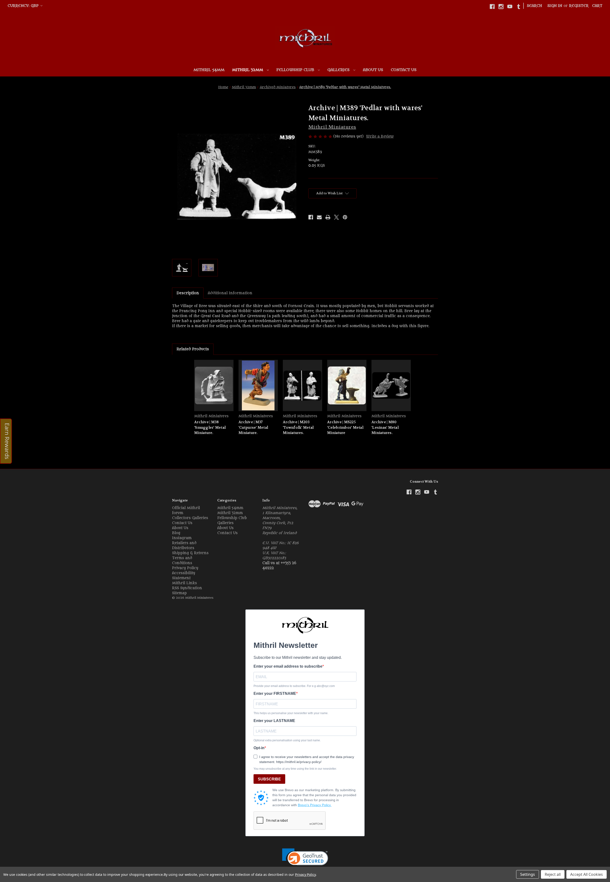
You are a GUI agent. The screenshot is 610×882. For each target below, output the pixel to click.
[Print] (327, 217)
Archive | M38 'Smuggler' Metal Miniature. (210, 427)
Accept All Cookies (586, 874)
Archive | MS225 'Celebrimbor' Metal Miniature (345, 427)
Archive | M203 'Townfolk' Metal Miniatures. (298, 427)
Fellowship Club (295, 70)
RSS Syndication (187, 588)
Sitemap (179, 593)
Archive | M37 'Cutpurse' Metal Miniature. (253, 427)
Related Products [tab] (193, 349)
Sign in (554, 6)
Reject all (553, 874)
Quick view (214, 385)
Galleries (339, 70)
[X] (336, 217)
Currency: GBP (24, 6)
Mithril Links (184, 583)
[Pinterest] (345, 217)
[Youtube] (509, 6)
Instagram (182, 538)
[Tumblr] (518, 6)
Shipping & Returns (190, 553)
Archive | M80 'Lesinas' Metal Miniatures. (385, 427)
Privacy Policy (185, 568)
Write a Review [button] (380, 136)
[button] (305, 860)
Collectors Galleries (190, 518)
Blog (176, 533)
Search (534, 6)
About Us (373, 70)
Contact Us (404, 70)
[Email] (319, 217)
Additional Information (230, 293)
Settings (527, 874)
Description (188, 293)
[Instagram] (500, 6)
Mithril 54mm (208, 70)
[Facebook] (492, 6)
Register (579, 6)
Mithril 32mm (248, 70)
